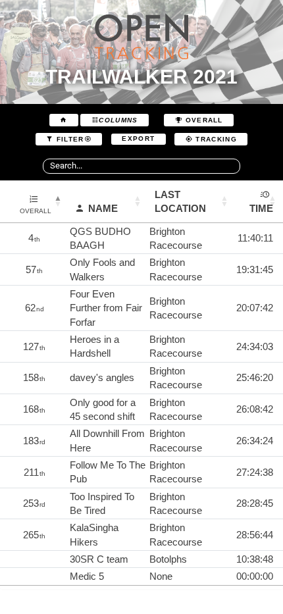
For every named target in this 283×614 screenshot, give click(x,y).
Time (261, 208)
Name (103, 208)
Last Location (180, 201)
